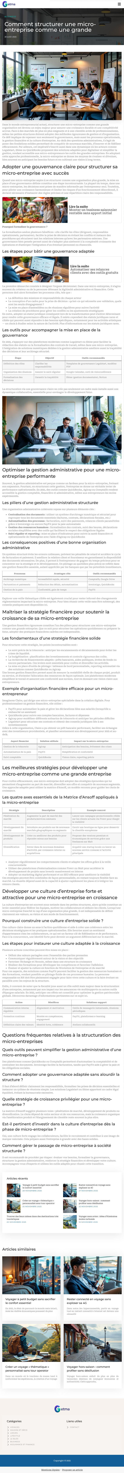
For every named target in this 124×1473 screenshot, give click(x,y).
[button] (119, 4)
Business (10, 16)
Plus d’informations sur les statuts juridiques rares (89, 323)
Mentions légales (50, 1470)
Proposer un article (72, 1470)
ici (45, 604)
